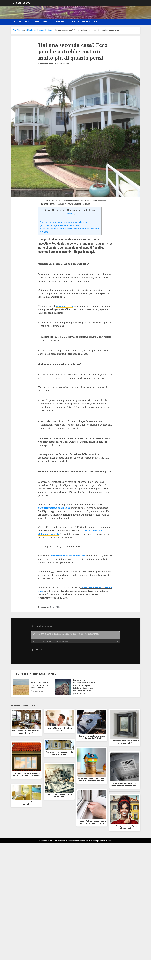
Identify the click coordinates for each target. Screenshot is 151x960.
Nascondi (70, 213)
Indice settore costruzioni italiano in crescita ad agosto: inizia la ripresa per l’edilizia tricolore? (84, 685)
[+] (66, 641)
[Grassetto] (33, 641)
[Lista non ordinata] (50, 641)
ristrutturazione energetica (54, 507)
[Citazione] (53, 641)
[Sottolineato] (40, 641)
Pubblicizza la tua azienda (53, 22)
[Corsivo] (37, 641)
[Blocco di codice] (57, 641)
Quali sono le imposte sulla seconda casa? (60, 225)
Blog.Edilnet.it (18, 30)
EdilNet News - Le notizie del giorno (38, 30)
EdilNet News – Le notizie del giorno (25, 22)
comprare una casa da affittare (68, 555)
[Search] (138, 22)
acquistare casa (64, 306)
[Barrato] (43, 641)
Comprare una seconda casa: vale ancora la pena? (64, 222)
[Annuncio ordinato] (47, 641)
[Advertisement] (75, 878)
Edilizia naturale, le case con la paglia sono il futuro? (40, 685)
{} (63, 641)
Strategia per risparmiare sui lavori (82, 22)
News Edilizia (55, 607)
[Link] (60, 641)
